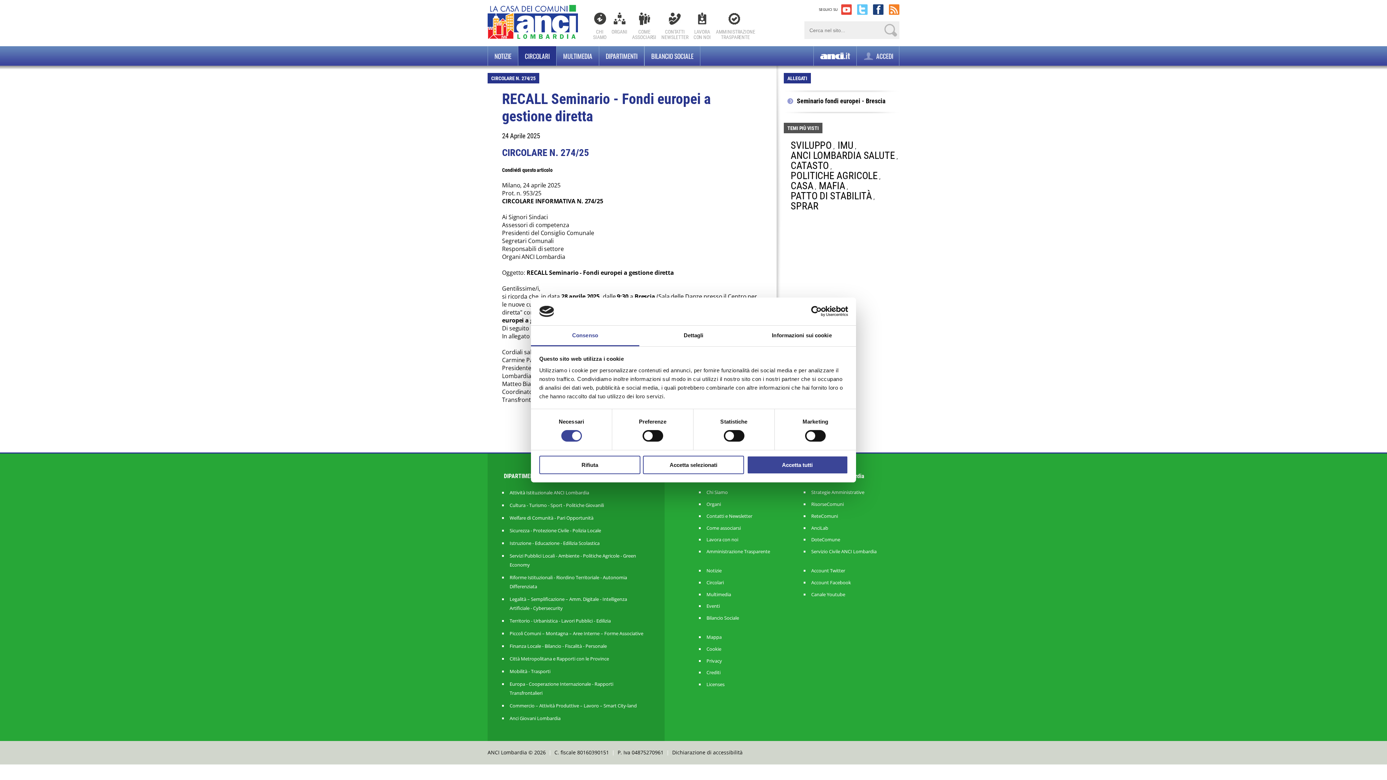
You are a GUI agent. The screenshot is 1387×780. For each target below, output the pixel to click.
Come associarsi (724, 528)
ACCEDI (884, 56)
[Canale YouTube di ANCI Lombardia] (846, 9)
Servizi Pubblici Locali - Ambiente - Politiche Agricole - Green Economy (573, 560)
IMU (846, 145)
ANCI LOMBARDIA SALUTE (843, 155)
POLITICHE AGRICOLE (834, 176)
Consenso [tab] (585, 335)
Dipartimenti (622, 56)
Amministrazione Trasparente (738, 551)
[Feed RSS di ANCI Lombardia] (894, 9)
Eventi (713, 606)
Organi (619, 32)
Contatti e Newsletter (729, 516)
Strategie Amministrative (837, 492)
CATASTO (810, 166)
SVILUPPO (811, 145)
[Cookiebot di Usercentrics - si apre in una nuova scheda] (816, 311)
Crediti (714, 672)
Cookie (714, 649)
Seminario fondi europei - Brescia (841, 101)
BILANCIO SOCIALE (672, 56)
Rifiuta (590, 465)
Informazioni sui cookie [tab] (801, 335)
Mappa (714, 637)
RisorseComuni (827, 504)
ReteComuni (824, 516)
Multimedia (577, 56)
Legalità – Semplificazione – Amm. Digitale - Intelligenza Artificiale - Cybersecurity (568, 603)
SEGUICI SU (828, 9)
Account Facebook (831, 582)
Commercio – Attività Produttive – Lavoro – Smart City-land (573, 705)
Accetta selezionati (693, 465)
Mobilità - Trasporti (530, 671)
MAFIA (832, 186)
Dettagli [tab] (694, 335)
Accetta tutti (797, 465)
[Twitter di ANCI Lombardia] (862, 9)
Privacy (714, 661)
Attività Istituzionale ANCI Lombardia (549, 492)
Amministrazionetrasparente (735, 34)
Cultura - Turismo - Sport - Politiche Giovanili (557, 505)
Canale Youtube (828, 594)
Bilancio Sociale (723, 618)
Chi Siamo (599, 34)
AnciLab (819, 528)
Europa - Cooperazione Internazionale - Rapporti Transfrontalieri (561, 688)
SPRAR (804, 206)
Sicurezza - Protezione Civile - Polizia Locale (555, 530)
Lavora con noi (722, 539)
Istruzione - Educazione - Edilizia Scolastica (555, 543)
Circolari (537, 56)
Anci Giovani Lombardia (535, 718)
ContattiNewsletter (674, 34)
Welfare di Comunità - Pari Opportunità (551, 518)
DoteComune (825, 539)
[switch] (653, 436)
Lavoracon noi (702, 34)
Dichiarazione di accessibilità (707, 752)
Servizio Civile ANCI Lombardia (844, 551)
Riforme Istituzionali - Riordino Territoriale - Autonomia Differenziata (568, 582)
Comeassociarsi (644, 34)
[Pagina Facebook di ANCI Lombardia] (878, 9)
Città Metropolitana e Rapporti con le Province (559, 658)
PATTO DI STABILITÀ (831, 196)
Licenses (716, 684)
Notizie (502, 56)
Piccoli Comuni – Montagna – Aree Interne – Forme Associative (576, 633)
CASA (802, 186)
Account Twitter (828, 570)
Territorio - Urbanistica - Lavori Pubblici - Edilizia (560, 621)
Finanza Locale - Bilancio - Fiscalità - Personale (558, 646)
